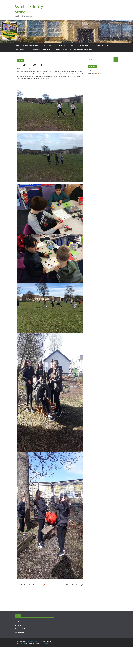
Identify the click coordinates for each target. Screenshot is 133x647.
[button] (39, 45)
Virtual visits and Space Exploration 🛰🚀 (31, 585)
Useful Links (67, 50)
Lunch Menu (47, 50)
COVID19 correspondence (83, 50)
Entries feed (18, 625)
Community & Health (103, 45)
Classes (62, 45)
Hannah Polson (32, 68)
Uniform (57, 50)
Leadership (20, 50)
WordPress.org (19, 632)
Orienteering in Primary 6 (74, 585)
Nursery (72, 45)
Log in (17, 621)
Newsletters (33, 50)
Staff (44, 45)
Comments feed (20, 629)
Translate (99, 73)
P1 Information (85, 45)
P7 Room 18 (20, 60)
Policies (51, 45)
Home (18, 45)
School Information (30, 45)
